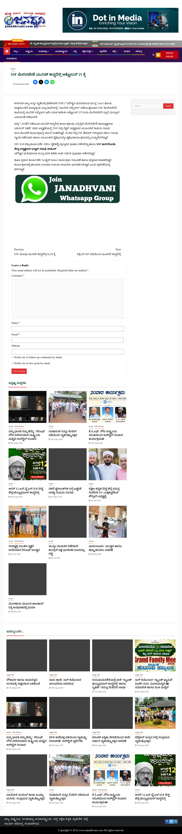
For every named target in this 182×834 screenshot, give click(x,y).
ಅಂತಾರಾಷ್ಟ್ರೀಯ (61, 51)
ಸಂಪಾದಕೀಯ (11, 58)
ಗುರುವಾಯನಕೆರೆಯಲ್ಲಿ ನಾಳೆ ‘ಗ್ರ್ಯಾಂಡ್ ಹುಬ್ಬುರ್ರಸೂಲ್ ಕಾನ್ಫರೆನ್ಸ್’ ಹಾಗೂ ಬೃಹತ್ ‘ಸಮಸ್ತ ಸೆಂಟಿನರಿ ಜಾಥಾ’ (112, 683)
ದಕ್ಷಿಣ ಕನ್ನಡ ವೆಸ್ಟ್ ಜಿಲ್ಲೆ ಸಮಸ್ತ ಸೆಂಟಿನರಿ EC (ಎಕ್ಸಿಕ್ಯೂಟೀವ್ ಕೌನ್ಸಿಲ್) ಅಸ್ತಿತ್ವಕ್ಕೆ (104, 492)
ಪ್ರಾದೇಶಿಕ (103, 51)
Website (16, 345)
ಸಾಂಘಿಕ (127, 51)
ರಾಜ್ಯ (15, 51)
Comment (18, 275)
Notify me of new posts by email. (32, 363)
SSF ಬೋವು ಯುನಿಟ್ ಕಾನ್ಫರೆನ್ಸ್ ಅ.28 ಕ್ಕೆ (34, 251)
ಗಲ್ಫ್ (74, 51)
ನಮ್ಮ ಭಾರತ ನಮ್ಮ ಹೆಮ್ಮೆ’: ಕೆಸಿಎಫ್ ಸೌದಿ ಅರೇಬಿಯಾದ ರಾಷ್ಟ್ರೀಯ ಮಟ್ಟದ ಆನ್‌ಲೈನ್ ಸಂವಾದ (27, 435)
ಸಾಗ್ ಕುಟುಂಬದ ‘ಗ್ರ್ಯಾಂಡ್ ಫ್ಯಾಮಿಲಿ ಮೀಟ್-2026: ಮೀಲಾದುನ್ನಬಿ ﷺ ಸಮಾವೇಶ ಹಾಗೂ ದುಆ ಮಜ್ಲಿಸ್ (104, 44)
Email (16, 334)
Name (16, 322)
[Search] (153, 55)
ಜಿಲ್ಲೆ (113, 51)
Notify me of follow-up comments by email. (38, 357)
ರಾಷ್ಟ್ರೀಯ (29, 51)
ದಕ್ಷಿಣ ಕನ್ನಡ (86, 51)
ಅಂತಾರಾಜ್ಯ (43, 51)
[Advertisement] (67, 224)
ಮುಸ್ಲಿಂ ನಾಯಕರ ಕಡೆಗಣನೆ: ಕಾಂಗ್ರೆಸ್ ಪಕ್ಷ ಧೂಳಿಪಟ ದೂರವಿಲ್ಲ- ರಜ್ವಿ (67, 550)
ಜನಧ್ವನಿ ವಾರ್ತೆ (10, 675)
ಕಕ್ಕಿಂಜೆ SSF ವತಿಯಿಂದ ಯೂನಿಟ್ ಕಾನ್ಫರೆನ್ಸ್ (99, 251)
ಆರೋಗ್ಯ (139, 51)
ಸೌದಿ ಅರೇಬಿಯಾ (19, 426)
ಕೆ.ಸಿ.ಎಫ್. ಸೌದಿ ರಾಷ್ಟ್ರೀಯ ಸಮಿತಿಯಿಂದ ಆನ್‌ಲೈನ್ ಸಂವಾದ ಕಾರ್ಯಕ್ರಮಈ (106, 435)
